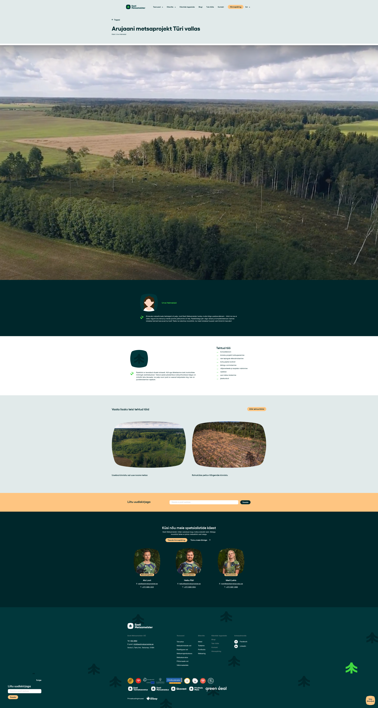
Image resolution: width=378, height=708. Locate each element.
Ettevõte (170, 7)
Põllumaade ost (182, 661)
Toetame (201, 646)
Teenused (157, 7)
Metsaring (202, 654)
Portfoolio (201, 650)
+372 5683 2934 (190, 587)
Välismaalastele (182, 665)
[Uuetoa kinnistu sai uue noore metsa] (149, 444)
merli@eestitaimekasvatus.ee (232, 584)
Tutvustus (180, 642)
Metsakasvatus (182, 657)
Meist (200, 642)
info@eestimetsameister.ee (143, 644)
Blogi (200, 7)
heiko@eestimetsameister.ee (190, 584)
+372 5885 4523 (148, 587)
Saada (245, 502)
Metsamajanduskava (184, 654)
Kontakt (221, 7)
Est (246, 7)
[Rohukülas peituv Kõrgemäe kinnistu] (229, 444)
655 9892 (134, 641)
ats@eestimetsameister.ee (148, 584)
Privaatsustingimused (135, 699)
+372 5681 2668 (232, 587)
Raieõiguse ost (182, 650)
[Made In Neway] (152, 699)
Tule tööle (210, 7)
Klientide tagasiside (187, 7)
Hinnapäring (235, 7)
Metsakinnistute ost (184, 646)
